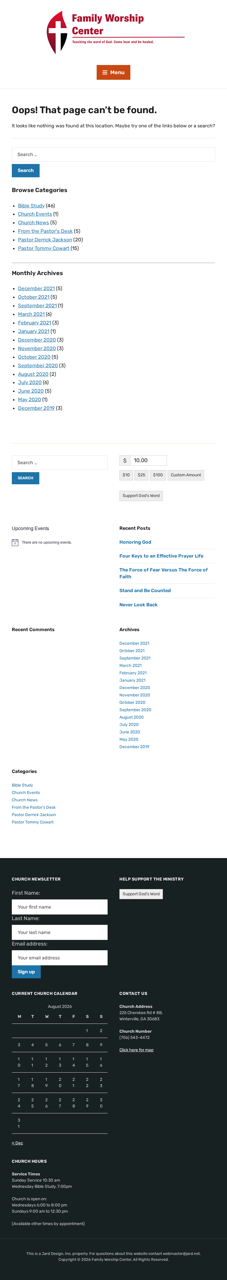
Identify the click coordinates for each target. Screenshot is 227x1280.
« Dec (17, 1143)
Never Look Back (138, 604)
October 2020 (34, 357)
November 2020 (37, 348)
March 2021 (31, 314)
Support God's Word (141, 495)
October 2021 (33, 297)
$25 (141, 474)
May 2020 (29, 399)
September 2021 (37, 305)
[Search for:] (113, 154)
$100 (158, 474)
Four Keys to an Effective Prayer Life (161, 556)
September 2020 (38, 365)
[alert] (60, 542)
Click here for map (136, 1049)
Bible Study (31, 206)
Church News (33, 222)
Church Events (35, 214)
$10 (126, 474)
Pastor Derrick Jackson (45, 240)
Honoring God (135, 542)
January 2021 (33, 331)
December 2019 (36, 408)
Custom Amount (186, 474)
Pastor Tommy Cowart (43, 248)
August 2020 (33, 374)
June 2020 (31, 391)
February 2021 (34, 323)
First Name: (28, 893)
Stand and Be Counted (145, 590)
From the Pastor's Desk (45, 231)
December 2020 (37, 340)
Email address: (32, 943)
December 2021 (36, 288)
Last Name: (27, 918)
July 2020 (30, 382)
